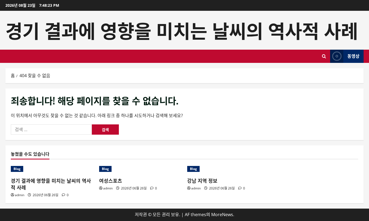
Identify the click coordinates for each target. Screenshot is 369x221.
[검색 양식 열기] (324, 56)
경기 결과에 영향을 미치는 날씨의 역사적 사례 (181, 30)
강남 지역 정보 (202, 180)
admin (19, 195)
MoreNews (222, 214)
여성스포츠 (110, 180)
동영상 (353, 56)
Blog (17, 168)
